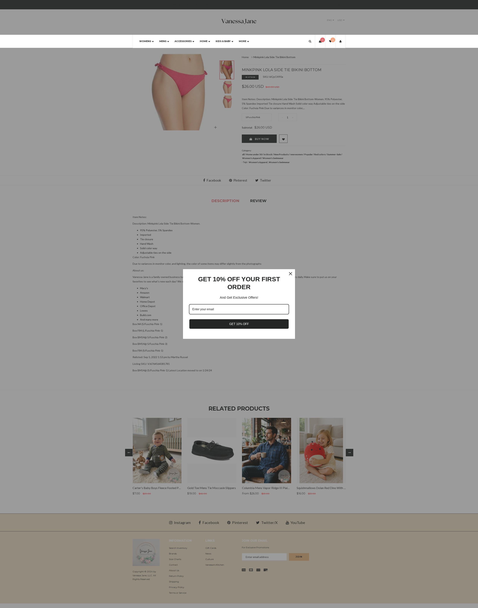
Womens (145, 41)
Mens (162, 41)
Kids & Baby (223, 41)
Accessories (183, 41)
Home (203, 41)
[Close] (290, 273)
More (242, 41)
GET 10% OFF (239, 324)
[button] (310, 41)
